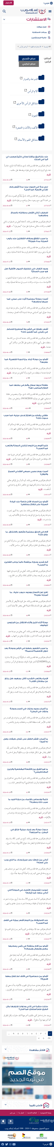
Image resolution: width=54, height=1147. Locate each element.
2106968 (47, 352)
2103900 (47, 464)
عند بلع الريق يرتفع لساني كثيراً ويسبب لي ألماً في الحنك (27, 158)
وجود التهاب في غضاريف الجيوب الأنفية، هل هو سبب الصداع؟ (26, 270)
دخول (7, 3)
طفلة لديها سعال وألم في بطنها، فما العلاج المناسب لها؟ (28, 386)
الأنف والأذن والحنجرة (27, 128)
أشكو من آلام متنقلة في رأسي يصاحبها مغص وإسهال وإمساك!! (28, 947)
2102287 (47, 939)
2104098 (47, 585)
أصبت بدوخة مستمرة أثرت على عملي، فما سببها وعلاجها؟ (27, 300)
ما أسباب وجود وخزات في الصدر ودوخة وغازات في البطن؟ (29, 710)
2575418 (47, 180)
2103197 (47, 822)
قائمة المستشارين (38, 38)
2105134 (47, 494)
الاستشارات (36, 19)
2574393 (47, 322)
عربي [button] (46, 3)
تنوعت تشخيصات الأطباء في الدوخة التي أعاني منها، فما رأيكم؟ (28, 891)
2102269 (47, 1025)
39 (49, 1038)
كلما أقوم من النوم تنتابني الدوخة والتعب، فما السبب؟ (26, 447)
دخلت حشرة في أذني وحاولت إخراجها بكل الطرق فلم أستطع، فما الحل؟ (27, 1007)
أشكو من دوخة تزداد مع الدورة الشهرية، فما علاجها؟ (26, 360)
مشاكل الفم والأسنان (28, 140)
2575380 (47, 292)
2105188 (47, 525)
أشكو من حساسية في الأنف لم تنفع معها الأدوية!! (26, 977)
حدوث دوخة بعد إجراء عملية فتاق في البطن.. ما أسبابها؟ (29, 831)
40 (43, 1038)
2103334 (47, 615)
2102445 (47, 883)
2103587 (47, 641)
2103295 (47, 792)
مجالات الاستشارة (39, 32)
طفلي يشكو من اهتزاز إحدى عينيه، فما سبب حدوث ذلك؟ (26, 416)
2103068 (47, 671)
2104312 (47, 555)
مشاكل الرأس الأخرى (27, 104)
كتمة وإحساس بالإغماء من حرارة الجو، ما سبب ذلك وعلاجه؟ (28, 800)
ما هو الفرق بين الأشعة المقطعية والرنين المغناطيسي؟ (27, 770)
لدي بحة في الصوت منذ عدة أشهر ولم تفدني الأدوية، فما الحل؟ (29, 188)
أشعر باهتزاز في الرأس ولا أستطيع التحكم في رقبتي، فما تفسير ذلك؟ (27, 330)
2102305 (47, 999)
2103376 (47, 702)
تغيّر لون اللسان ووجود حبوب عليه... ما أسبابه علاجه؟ (29, 593)
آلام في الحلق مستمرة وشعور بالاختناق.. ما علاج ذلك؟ (27, 533)
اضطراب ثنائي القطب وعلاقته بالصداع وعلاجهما (29, 214)
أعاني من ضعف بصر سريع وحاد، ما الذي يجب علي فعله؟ (26, 861)
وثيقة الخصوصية (45, 1113)
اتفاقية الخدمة (32, 1113)
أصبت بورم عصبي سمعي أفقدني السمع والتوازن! (28, 472)
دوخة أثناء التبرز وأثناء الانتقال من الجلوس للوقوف (27, 623)
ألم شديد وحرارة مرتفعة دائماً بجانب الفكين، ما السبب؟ (26, 563)
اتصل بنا (21, 1113)
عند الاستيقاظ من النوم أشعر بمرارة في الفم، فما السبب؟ (26, 921)
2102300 (47, 969)
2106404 (47, 408)
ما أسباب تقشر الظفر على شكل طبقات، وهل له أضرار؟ (25, 740)
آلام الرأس (33, 91)
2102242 (47, 913)
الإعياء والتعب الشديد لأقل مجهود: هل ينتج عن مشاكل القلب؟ (26, 679)
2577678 (47, 206)
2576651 (47, 231)
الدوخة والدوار (30, 79)
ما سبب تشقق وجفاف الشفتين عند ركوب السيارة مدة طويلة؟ (27, 239)
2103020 (47, 853)
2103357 (47, 732)
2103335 (47, 762)
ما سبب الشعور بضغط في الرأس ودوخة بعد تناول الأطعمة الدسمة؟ (26, 649)
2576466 (47, 262)
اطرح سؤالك (41, 27)
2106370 (47, 378)
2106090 (47, 438)
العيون (35, 116)
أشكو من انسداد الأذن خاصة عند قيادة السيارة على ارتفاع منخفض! (29, 503)
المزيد (49, 174)
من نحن (12, 1113)
